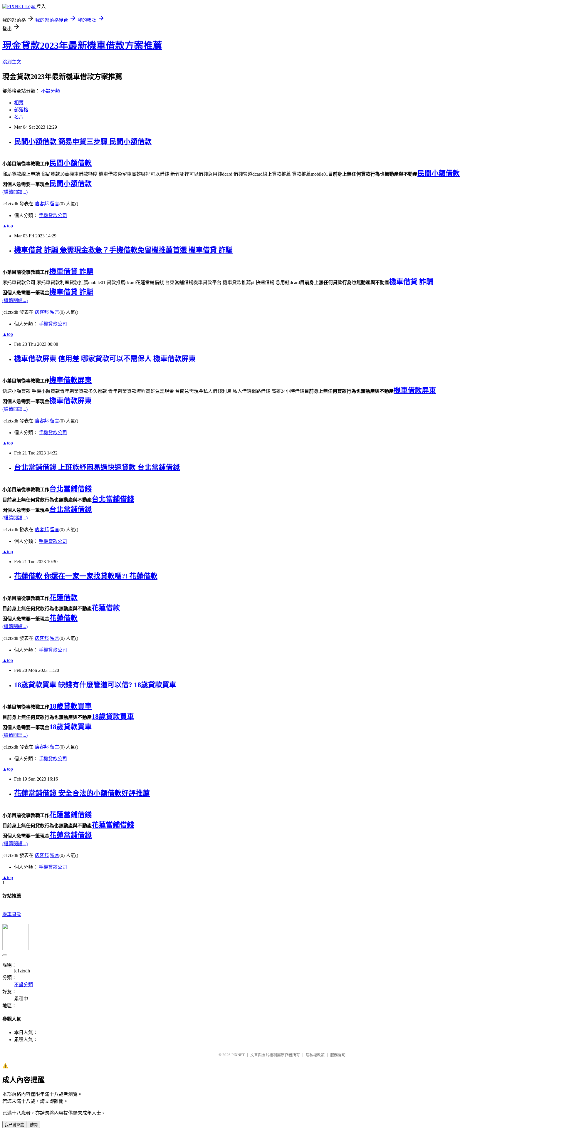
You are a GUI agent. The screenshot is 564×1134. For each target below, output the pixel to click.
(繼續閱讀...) (15, 191)
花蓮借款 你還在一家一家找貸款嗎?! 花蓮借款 (85, 576)
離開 (34, 1125)
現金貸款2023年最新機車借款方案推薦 (82, 45)
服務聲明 (337, 1055)
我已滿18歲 (14, 1125)
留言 (54, 203)
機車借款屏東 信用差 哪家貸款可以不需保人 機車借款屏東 (105, 359)
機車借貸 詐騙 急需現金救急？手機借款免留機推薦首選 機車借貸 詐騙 (123, 250)
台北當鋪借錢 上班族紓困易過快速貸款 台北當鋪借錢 (97, 467)
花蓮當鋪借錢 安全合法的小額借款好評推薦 (82, 793)
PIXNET (238, 1055)
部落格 (21, 109)
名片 (19, 116)
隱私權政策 (315, 1055)
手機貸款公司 (53, 215)
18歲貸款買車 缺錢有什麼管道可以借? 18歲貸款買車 (95, 685)
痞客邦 (42, 203)
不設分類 (50, 90)
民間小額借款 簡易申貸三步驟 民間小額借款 (83, 141)
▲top (7, 225)
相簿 (19, 102)
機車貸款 (11, 914)
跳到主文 (11, 61)
